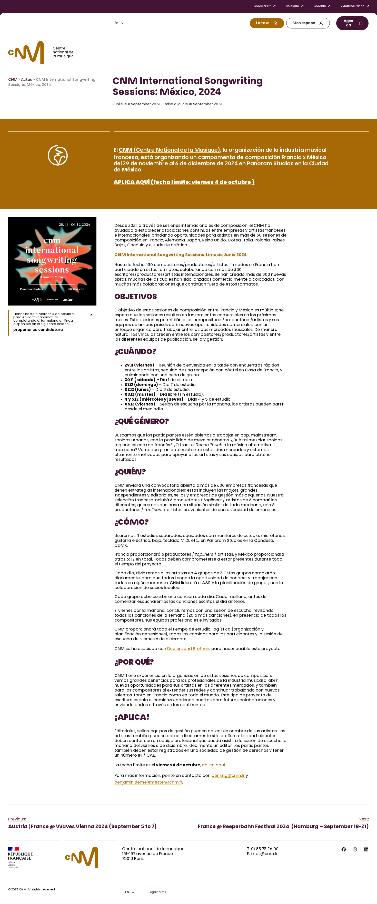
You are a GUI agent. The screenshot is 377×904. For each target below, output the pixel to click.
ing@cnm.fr (233, 776)
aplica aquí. (214, 765)
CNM (12, 80)
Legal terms (157, 892)
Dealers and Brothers (188, 649)
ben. (216, 776)
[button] (119, 23)
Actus (26, 80)
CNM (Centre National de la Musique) (169, 150)
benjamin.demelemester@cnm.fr (148, 782)
